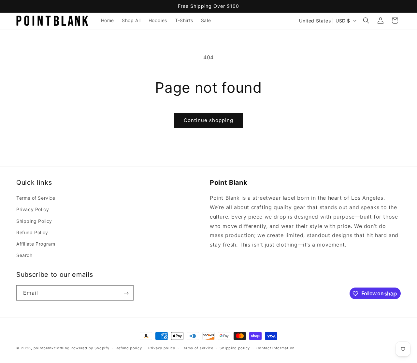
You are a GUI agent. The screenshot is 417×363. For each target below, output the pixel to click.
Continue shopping (208, 120)
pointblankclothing (52, 348)
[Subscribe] (126, 293)
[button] (366, 20)
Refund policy (129, 347)
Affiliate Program (35, 244)
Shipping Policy (34, 221)
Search (24, 255)
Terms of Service (35, 198)
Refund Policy (32, 232)
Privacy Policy (32, 209)
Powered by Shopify (90, 348)
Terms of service (197, 347)
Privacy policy (161, 347)
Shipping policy (235, 347)
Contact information (275, 347)
